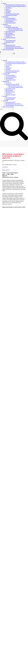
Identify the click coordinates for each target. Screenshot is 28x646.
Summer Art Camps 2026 (11, 27)
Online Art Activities (10, 37)
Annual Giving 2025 (10, 45)
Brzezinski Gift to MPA (11, 15)
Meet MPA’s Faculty (10, 31)
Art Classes (8, 25)
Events (4, 39)
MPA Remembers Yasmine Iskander (14, 48)
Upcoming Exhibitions (11, 19)
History (7, 9)
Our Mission (8, 8)
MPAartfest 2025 (9, 42)
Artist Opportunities (10, 22)
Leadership (8, 11)
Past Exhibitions (9, 21)
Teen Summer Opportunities (15, 30)
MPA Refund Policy (10, 34)
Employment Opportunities (12, 14)
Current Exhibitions (10, 18)
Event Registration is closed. (9, 164)
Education (5, 24)
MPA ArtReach (9, 33)
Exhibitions (5, 17)
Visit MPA (7, 12)
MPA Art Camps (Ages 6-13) (15, 28)
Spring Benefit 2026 (10, 40)
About (4, 3)
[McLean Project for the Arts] (0, 56)
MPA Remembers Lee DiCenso (13, 46)
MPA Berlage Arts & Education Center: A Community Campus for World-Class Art (15, 5)
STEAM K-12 (8, 36)
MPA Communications (8, 49)
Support (5, 43)
